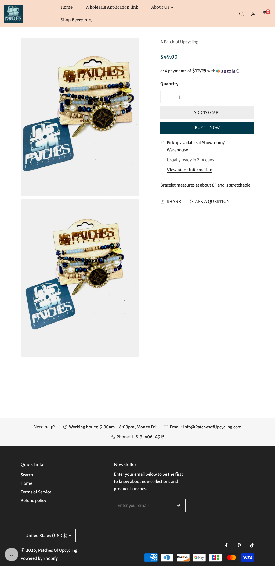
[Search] (241, 14)
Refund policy (33, 500)
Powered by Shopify (39, 558)
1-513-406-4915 (148, 436)
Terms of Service (36, 492)
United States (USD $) (46, 535)
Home (26, 483)
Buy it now (207, 127)
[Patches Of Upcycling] (13, 14)
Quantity (169, 83)
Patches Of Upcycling (57, 550)
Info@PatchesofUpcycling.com (212, 426)
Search (27, 474)
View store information (189, 170)
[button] (162, 7)
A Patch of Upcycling (179, 41)
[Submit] (178, 505)
